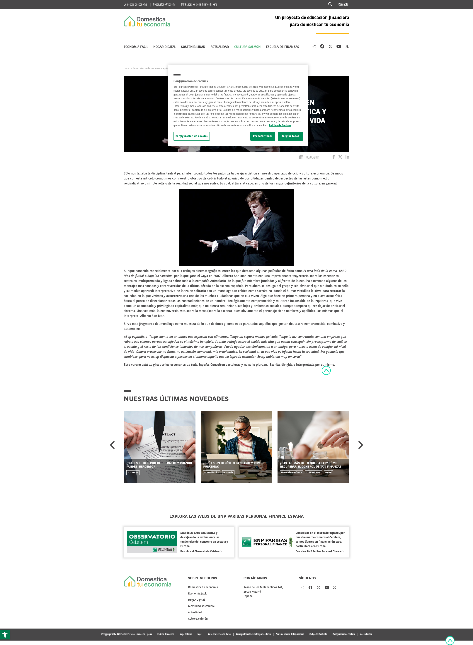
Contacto (343, 4)
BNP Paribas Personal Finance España (199, 4)
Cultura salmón (247, 47)
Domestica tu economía (135, 4)
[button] (5, 634)
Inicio (127, 68)
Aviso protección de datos (219, 634)
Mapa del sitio (186, 634)
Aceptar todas (290, 136)
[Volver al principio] (326, 370)
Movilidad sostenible (201, 606)
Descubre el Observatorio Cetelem (200, 551)
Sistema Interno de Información (290, 634)
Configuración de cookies (192, 136)
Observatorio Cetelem (164, 4)
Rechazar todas (263, 136)
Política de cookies (165, 634)
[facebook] (322, 47)
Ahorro (328, 473)
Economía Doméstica (291, 473)
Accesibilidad (366, 634)
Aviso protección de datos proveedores (253, 634)
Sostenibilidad (193, 47)
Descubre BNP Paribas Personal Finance (319, 551)
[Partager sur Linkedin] (347, 157)
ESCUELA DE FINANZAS (282, 47)
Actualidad (220, 47)
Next (360, 445)
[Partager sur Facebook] (333, 157)
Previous (113, 445)
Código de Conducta (318, 634)
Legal (200, 634)
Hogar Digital (164, 47)
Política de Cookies (280, 125)
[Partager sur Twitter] (340, 157)
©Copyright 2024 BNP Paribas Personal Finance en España (126, 634)
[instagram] (314, 47)
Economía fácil (136, 47)
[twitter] (330, 47)
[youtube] (338, 47)
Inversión (228, 473)
